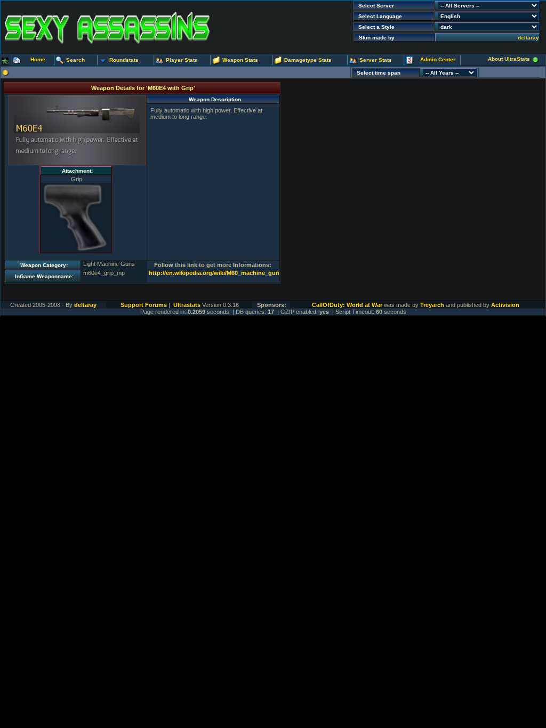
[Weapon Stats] (216, 60)
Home (37, 59)
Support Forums (144, 305)
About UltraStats (509, 59)
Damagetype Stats (308, 60)
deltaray (528, 38)
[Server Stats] (353, 60)
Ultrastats (186, 305)
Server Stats (375, 60)
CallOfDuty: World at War (347, 305)
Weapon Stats (240, 60)
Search (75, 60)
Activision (505, 305)
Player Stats (182, 60)
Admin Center (437, 59)
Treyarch (432, 305)
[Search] (60, 60)
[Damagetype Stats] (278, 60)
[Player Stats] (160, 60)
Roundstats (124, 60)
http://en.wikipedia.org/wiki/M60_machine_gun (214, 273)
